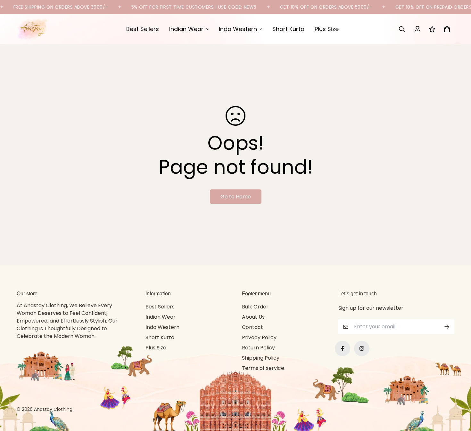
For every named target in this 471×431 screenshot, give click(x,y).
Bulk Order (255, 306)
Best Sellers (142, 29)
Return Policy (258, 347)
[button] (446, 29)
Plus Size (327, 29)
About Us (253, 317)
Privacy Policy (259, 337)
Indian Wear (186, 29)
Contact (252, 327)
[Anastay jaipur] (33, 29)
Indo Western (238, 29)
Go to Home (235, 196)
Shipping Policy (260, 358)
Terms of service (263, 368)
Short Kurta (288, 29)
